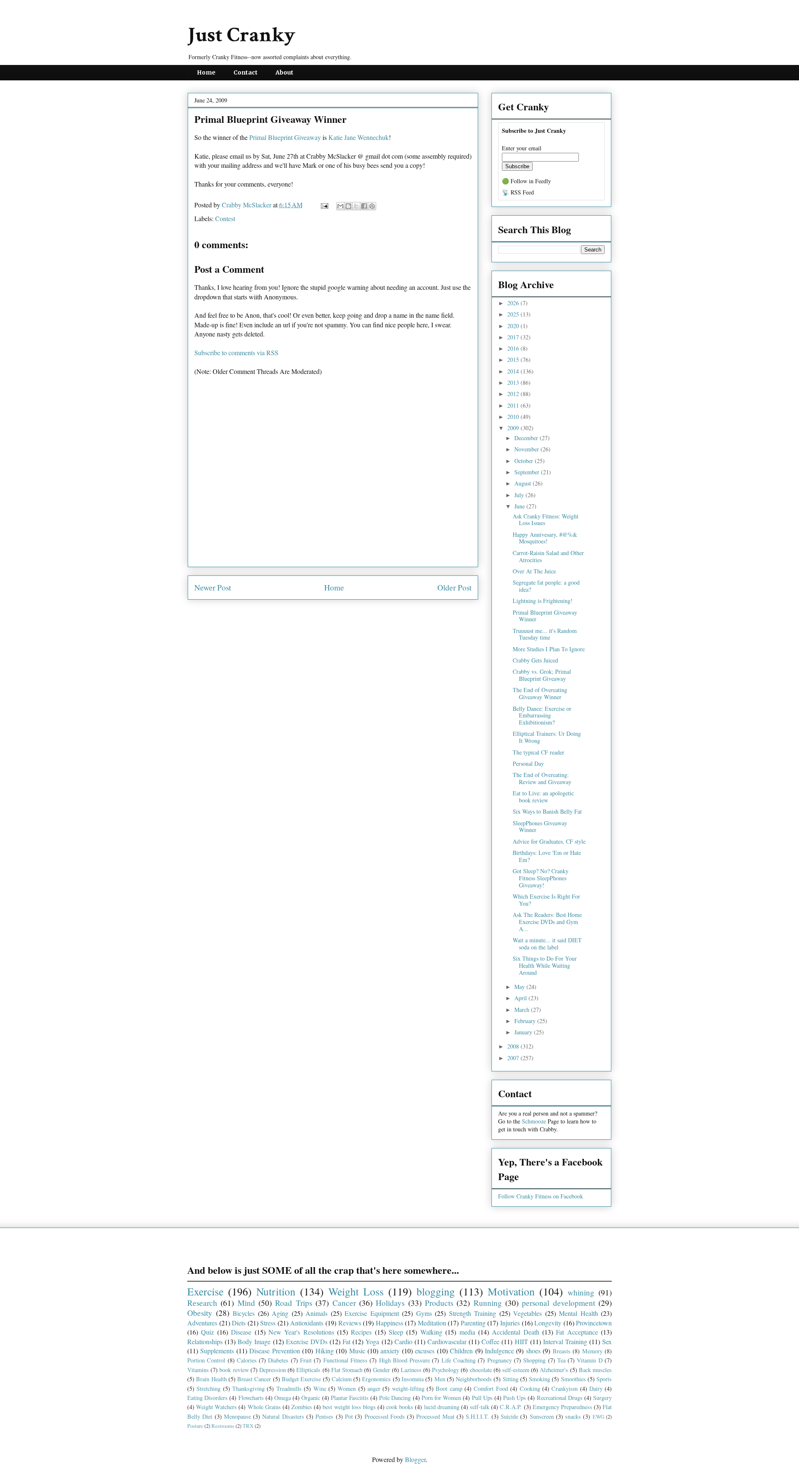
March (522, 1010)
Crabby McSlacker (247, 204)
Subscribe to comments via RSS (236, 352)
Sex (607, 1341)
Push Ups (514, 1398)
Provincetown (594, 1322)
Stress (267, 1322)
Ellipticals (308, 1370)
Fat (346, 1341)
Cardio (403, 1341)
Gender (381, 1370)
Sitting (511, 1379)
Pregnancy (499, 1360)
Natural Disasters (283, 1416)
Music (357, 1350)
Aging (280, 1313)
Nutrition (275, 1291)
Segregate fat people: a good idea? (546, 585)
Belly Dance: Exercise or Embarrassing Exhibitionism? (542, 716)
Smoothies (573, 1379)
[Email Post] (324, 204)
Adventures (202, 1322)
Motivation (511, 1291)
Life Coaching (459, 1360)
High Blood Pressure (404, 1360)
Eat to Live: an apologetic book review (543, 796)
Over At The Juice (534, 571)
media (467, 1332)
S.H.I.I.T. (477, 1416)
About (284, 72)
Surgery (602, 1398)
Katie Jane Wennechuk (358, 137)
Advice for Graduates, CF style (549, 841)
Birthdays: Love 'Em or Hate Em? (547, 856)
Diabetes (278, 1360)
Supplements (217, 1350)
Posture (195, 1426)
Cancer (344, 1303)
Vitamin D (589, 1360)
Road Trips (293, 1303)
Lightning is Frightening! (543, 601)
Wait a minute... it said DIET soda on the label (547, 943)
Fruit (306, 1360)
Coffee (490, 1341)
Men (439, 1379)
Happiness (389, 1322)
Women (346, 1388)
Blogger (415, 1459)
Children (461, 1350)
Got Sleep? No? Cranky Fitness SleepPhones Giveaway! (540, 878)
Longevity (547, 1322)
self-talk (479, 1407)
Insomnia (413, 1379)
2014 (514, 371)
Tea (561, 1360)
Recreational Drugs (560, 1398)
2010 (514, 417)
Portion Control (206, 1360)
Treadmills (289, 1388)
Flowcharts (251, 1398)
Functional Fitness (345, 1360)
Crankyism (564, 1388)
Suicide (509, 1416)
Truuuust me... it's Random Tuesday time (545, 634)
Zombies (301, 1407)
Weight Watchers (216, 1407)
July (520, 495)
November (527, 449)
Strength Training (472, 1313)
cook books (399, 1407)
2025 (514, 314)
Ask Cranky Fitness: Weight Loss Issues (545, 519)
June (520, 506)
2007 (514, 1058)
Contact (245, 72)
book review (233, 1370)
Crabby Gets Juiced (535, 660)
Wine (319, 1388)
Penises (324, 1416)
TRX (248, 1426)
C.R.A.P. (511, 1407)
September (527, 472)
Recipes (361, 1332)
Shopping (534, 1360)
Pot (349, 1416)
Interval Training (565, 1341)
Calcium (342, 1379)
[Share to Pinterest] (372, 206)
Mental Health (578, 1313)
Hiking (324, 1350)
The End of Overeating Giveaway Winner (540, 693)
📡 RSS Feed (518, 192)
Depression (272, 1370)
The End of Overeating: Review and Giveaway (542, 778)
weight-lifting (408, 1388)
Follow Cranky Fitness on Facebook (540, 1196)
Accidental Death (515, 1332)
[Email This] (340, 206)
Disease (241, 1332)
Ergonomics (376, 1379)
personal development (558, 1303)
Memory (592, 1351)
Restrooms (222, 1426)
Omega (282, 1398)
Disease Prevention (274, 1350)
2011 (514, 405)
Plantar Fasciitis (350, 1398)
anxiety (390, 1350)
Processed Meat (435, 1416)
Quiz (207, 1332)
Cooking (530, 1388)
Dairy (596, 1388)
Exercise (205, 1291)
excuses (424, 1350)
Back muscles (595, 1370)
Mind (246, 1303)
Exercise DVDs (307, 1341)
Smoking (539, 1379)
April (521, 998)
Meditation (432, 1322)
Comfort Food (491, 1388)
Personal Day (528, 763)
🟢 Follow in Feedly (526, 181)
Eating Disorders (207, 1398)
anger (373, 1388)
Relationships (205, 1341)
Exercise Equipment (372, 1313)
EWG (598, 1416)
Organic (310, 1398)
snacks (573, 1416)
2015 (514, 360)
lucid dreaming (441, 1407)
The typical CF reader (538, 752)
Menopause (237, 1416)
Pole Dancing (395, 1398)
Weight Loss (356, 1291)
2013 (514, 382)
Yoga (372, 1341)
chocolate (481, 1370)
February (525, 1021)
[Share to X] (356, 206)
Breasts (562, 1351)
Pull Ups (482, 1398)
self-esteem (515, 1370)
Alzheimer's (554, 1370)
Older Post (454, 587)
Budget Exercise (301, 1379)
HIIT (521, 1341)
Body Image (254, 1341)
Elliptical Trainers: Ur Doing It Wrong (547, 737)
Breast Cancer (254, 1379)
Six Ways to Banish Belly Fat (547, 811)
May (520, 987)
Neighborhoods (474, 1379)
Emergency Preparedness (562, 1407)
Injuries (510, 1322)
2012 (514, 394)
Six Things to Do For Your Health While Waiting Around (545, 965)
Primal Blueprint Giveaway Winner (545, 615)
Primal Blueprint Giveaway (285, 137)
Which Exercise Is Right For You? (546, 899)
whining (581, 1292)
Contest (225, 218)
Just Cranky (241, 35)
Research (202, 1303)
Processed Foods (385, 1416)
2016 (514, 348)
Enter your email (521, 148)
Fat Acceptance (577, 1332)
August (523, 483)
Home (206, 72)
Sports (604, 1379)
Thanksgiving (248, 1388)
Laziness (411, 1370)
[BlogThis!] (348, 206)
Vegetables (527, 1313)
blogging (436, 1291)
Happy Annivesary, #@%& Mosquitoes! (545, 538)
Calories (247, 1360)
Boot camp (449, 1388)
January (524, 1032)
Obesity (199, 1313)
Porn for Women (441, 1398)
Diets (239, 1322)
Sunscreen (542, 1416)
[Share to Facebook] (364, 206)
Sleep (396, 1332)
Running (488, 1303)
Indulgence (499, 1350)
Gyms (424, 1313)
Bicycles (244, 1313)
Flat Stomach (346, 1370)
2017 (514, 337)
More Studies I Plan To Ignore (549, 649)
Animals (316, 1313)
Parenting (473, 1322)
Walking (431, 1332)
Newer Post (212, 587)
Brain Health (211, 1379)
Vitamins (198, 1370)
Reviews (349, 1322)
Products (439, 1303)
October (524, 461)
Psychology (445, 1370)
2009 (514, 428)
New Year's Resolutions (301, 1332)
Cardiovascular (446, 1341)
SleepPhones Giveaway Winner (540, 826)
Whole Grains (264, 1407)
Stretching (208, 1388)
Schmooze (534, 1121)
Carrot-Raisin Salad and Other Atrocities (548, 556)
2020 (514, 326)
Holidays (390, 1303)
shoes (533, 1350)
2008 (514, 1046)
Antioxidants (306, 1322)
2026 (514, 303)
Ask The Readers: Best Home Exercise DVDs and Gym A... (547, 922)
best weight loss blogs (349, 1407)
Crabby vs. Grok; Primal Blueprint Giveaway (542, 675)
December (527, 438)
